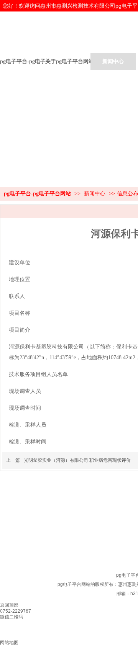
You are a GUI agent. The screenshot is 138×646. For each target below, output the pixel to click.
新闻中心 (95, 193)
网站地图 (9, 642)
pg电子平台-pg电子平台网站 (22, 61)
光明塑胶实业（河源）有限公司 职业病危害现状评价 (77, 460)
